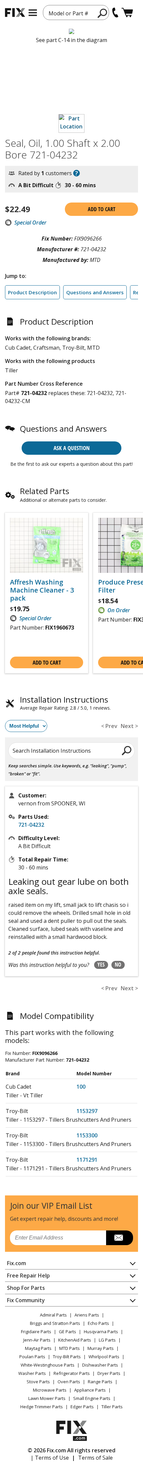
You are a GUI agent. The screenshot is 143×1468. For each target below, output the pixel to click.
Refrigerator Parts (72, 1373)
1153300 (86, 1135)
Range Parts (100, 1382)
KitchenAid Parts (74, 1340)
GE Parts (67, 1332)
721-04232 (31, 824)
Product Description (32, 292)
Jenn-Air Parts (37, 1340)
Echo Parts (98, 1323)
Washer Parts (32, 1373)
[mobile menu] (33, 12)
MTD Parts (69, 1348)
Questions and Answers (95, 292)
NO (118, 964)
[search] (102, 13)
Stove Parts (38, 1382)
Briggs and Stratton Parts (55, 1323)
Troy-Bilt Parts (67, 1357)
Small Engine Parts (91, 1398)
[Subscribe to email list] (119, 1237)
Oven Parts (69, 1382)
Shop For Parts (26, 1288)
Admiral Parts (53, 1315)
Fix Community (26, 1300)
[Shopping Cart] (127, 12)
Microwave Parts (50, 1390)
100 (80, 1086)
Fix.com (16, 1263)
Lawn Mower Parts (47, 1398)
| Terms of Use (50, 1457)
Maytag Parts (38, 1348)
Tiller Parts (112, 1407)
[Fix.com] (15, 12)
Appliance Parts (90, 1390)
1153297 (86, 1111)
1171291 (86, 1159)
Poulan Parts (32, 1357)
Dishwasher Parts (100, 1365)
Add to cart (101, 209)
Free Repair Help (28, 1275)
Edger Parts (82, 1407)
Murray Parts (100, 1348)
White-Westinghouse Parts (47, 1365)
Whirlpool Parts (103, 1357)
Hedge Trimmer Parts (41, 1407)
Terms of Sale (95, 1457)
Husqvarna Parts (101, 1332)
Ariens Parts (86, 1315)
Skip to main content (71, 7)
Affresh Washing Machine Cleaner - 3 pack (42, 590)
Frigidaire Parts (36, 1332)
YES (101, 964)
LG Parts (107, 1340)
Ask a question (72, 448)
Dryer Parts (108, 1373)
